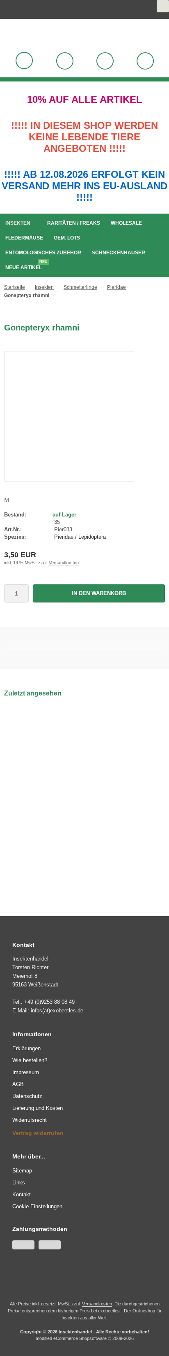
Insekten (17, 223)
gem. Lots (67, 238)
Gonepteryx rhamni (35, 790)
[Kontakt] (153, 9)
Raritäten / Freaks (73, 223)
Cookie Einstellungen (37, 1206)
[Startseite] (142, 9)
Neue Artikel (25, 265)
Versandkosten (64, 562)
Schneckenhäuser (118, 253)
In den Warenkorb (99, 593)
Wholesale (126, 223)
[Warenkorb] (105, 61)
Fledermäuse (24, 238)
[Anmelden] (64, 61)
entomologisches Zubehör (43, 253)
